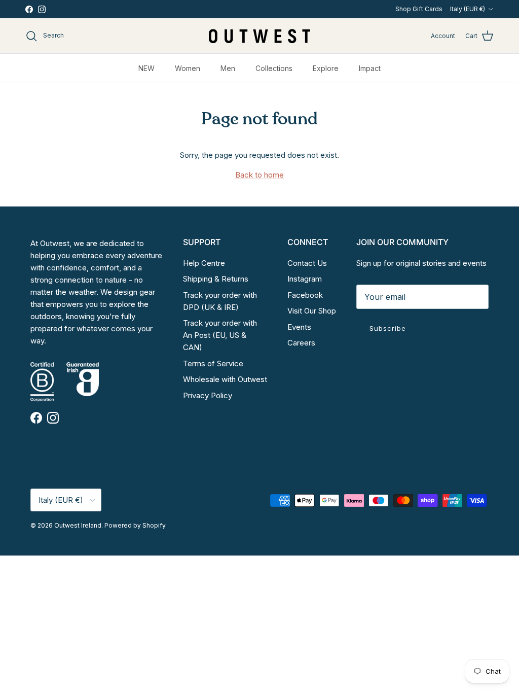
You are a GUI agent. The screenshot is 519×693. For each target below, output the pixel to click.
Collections (273, 68)
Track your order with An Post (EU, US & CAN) (220, 335)
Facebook (305, 295)
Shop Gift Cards (418, 9)
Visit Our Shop (311, 311)
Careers (301, 343)
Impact (370, 68)
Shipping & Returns (215, 279)
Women (187, 68)
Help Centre (204, 263)
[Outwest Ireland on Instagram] (42, 9)
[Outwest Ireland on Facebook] (29, 9)
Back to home (259, 175)
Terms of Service (213, 363)
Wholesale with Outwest (225, 379)
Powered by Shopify (135, 525)
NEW (146, 68)
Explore (326, 68)
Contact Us (307, 263)
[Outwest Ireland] (259, 35)
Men (227, 68)
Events (299, 327)
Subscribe (387, 328)
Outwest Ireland (77, 525)
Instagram (304, 279)
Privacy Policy (207, 395)
